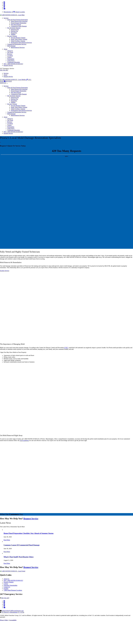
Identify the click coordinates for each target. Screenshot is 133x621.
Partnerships (10, 59)
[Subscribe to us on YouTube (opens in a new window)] (4, 607)
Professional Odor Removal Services (21, 42)
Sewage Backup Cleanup (18, 37)
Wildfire (13, 34)
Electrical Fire (15, 29)
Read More (7, 540)
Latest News (10, 60)
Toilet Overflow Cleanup (18, 41)
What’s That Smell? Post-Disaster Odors (18, 557)
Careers (9, 57)
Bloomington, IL (8, 12)
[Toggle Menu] (7, 83)
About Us (10, 50)
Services (6, 18)
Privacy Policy (4, 620)
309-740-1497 (4, 70)
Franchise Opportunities (10, 585)
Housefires (14, 33)
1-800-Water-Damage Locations (13, 590)
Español (6, 588)
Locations (10, 55)
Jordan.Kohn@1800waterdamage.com (12, 610)
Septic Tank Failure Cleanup (19, 39)
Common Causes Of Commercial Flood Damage (21, 545)
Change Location (20, 12)
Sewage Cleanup (12, 36)
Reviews (9, 54)
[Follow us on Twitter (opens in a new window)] (4, 604)
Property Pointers (8, 582)
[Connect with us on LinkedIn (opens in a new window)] (4, 606)
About (5, 49)
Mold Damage (11, 46)
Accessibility (13, 620)
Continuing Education (13, 62)
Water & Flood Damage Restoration (17, 19)
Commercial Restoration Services (16, 44)
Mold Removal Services (18, 47)
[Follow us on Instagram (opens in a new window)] (4, 602)
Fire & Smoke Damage (13, 28)
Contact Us (7, 587)
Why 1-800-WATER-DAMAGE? (13, 64)
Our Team (10, 52)
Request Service (8, 65)
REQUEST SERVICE (6, 82)
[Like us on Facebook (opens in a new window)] (4, 601)
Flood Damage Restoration (18, 23)
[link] (4, 2)
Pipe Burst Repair (16, 24)
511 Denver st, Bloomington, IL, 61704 (12, 612)
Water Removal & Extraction (19, 21)
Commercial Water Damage (19, 26)
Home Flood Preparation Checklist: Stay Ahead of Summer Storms (28, 533)
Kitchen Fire (14, 31)
